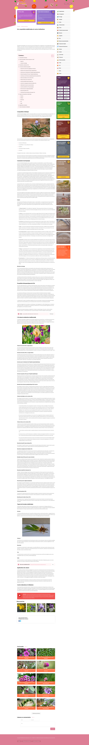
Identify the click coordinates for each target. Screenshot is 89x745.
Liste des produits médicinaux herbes (63, 116)
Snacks (60, 90)
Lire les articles (26, 20)
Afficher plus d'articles (36, 713)
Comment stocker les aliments (46, 22)
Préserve (66, 87)
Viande (60, 92)
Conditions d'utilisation (36, 741)
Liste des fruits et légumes (63, 156)
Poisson (60, 95)
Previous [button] (52, 601)
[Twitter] (20, 621)
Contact (70, 3)
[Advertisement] (36, 37)
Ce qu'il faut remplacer (66, 98)
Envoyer (52, 728)
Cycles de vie (60, 98)
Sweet (67, 95)
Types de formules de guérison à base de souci (38, 564)
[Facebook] (19, 621)
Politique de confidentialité (27, 741)
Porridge (66, 90)
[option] (21, 608)
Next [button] (54, 601)
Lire (52, 564)
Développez (51, 313)
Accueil (66, 3)
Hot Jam (60, 87)
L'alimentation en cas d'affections (63, 136)
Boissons (66, 92)
